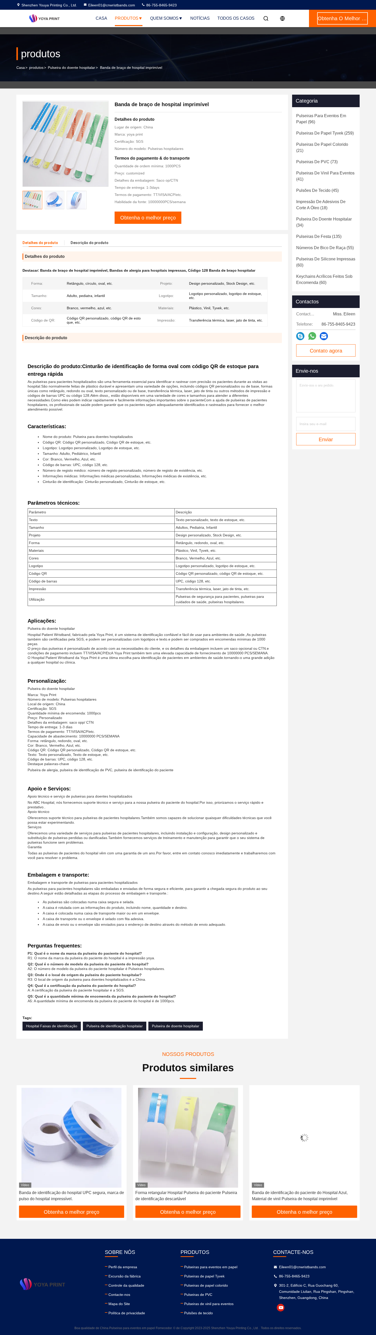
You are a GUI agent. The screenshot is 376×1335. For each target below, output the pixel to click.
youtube (280, 1307)
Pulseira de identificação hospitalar (114, 1026)
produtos (36, 67)
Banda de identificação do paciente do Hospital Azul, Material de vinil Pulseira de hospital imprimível (183, 1195)
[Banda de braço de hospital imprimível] (65, 144)
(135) (318, 236)
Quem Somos (164, 18)
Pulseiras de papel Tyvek (204, 1276)
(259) (325, 133)
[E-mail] (323, 336)
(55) (325, 248)
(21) (322, 147)
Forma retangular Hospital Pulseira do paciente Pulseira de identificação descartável (70, 1195)
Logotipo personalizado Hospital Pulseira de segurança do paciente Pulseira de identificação (302, 1195)
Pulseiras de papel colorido (206, 1285)
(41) (325, 176)
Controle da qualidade (126, 1285)
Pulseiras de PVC (198, 1295)
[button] (25, 1147)
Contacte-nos (119, 1295)
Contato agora (326, 351)
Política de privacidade (126, 1313)
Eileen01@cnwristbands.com (111, 5)
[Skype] (300, 336)
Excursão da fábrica (124, 1276)
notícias (200, 18)
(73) (317, 162)
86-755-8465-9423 (161, 5)
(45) (317, 190)
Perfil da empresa (122, 1267)
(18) (321, 205)
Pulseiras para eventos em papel (210, 1267)
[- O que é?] (312, 336)
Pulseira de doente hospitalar (175, 1026)
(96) (321, 119)
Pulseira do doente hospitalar (71, 67)
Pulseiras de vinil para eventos (209, 1304)
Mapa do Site (119, 1304)
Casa (101, 18)
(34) (324, 222)
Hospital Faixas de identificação (51, 1026)
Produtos (126, 18)
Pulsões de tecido (198, 1313)
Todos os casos (236, 18)
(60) (325, 262)
